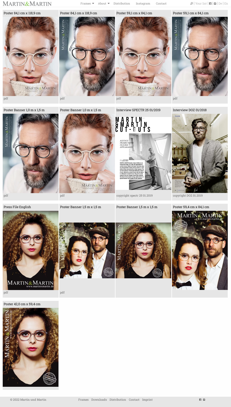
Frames (85, 3)
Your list (201, 3)
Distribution (122, 3)
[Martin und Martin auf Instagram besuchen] (215, 3)
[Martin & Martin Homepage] (27, 3)
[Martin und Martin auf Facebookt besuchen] (211, 3)
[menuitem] (86, 3)
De (220, 3)
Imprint (147, 399)
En (226, 3)
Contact (161, 3)
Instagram (143, 3)
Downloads (99, 399)
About (102, 3)
